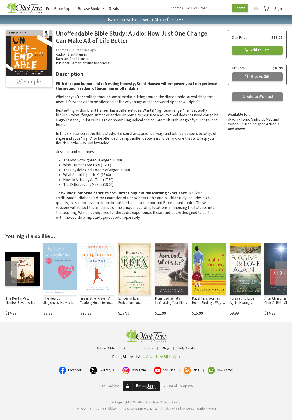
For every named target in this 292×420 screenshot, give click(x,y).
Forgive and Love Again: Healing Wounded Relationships (242, 305)
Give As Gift (259, 76)
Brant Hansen (77, 54)
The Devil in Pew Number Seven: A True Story (21, 303)
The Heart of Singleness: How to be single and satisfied (59, 303)
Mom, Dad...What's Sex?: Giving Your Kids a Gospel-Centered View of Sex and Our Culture (171, 305)
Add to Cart (260, 50)
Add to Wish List (260, 97)
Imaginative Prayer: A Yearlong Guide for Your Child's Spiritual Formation (96, 305)
